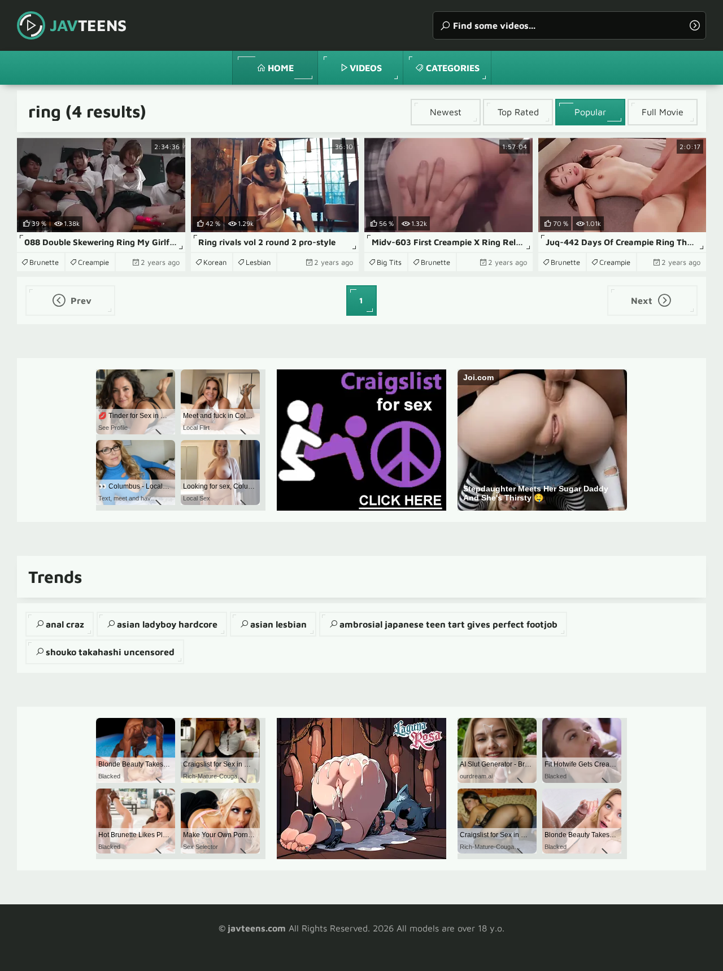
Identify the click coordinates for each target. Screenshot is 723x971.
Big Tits (389, 262)
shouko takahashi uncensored (110, 652)
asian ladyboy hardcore (167, 624)
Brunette (44, 262)
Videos (366, 68)
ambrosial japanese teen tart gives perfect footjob (448, 624)
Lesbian (258, 262)
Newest (445, 112)
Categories (453, 68)
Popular (590, 112)
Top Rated (518, 112)
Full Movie (662, 112)
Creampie (93, 262)
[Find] (694, 25)
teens (88, 25)
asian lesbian (278, 624)
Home (281, 68)
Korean (215, 262)
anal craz (65, 624)
